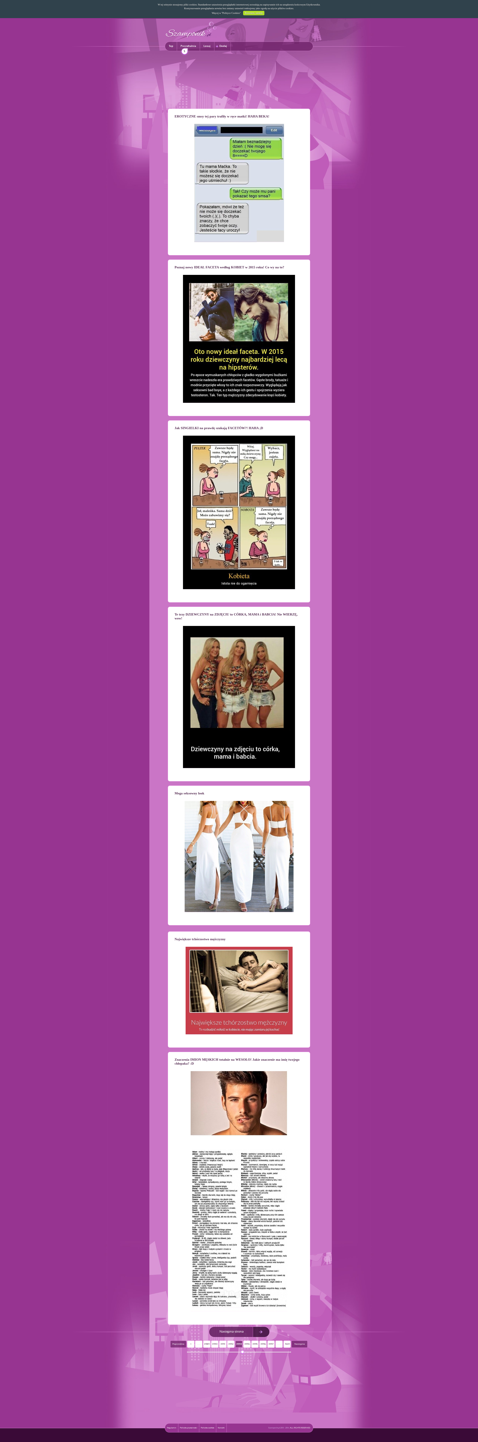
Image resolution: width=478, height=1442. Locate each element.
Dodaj (223, 46)
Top (171, 46)
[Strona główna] (191, 38)
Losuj (207, 46)
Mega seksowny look (189, 793)
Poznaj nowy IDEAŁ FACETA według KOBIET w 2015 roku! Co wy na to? (229, 267)
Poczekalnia (188, 48)
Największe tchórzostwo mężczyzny (200, 939)
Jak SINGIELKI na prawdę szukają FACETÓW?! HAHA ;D (219, 428)
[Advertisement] (239, 80)
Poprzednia (178, 1344)
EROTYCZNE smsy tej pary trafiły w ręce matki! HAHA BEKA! (222, 116)
